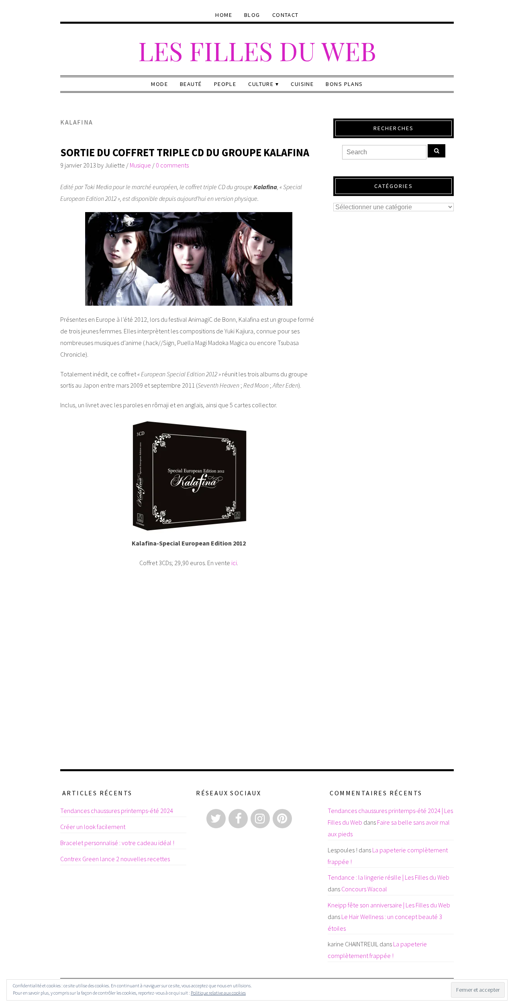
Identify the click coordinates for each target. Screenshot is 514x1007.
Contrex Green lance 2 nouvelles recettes (115, 859)
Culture (260, 84)
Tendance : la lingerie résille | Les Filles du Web (388, 877)
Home (223, 14)
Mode (159, 84)
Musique (140, 165)
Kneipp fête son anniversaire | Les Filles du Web (389, 905)
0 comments (172, 165)
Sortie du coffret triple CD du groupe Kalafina (184, 152)
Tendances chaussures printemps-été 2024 (116, 811)
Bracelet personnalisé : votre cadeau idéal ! (117, 843)
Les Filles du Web (257, 50)
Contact (285, 14)
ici (234, 563)
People (225, 84)
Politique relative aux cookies (218, 993)
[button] (188, 259)
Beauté (191, 84)
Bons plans (344, 84)
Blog (252, 14)
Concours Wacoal (364, 889)
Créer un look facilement (92, 827)
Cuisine (302, 84)
